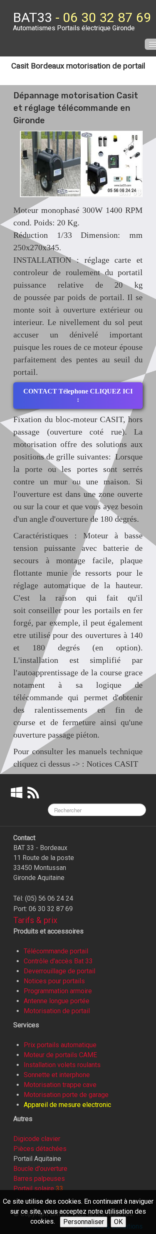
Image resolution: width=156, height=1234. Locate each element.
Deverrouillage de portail (59, 971)
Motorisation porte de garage (66, 1095)
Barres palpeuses (39, 1179)
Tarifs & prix (35, 920)
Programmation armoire (58, 991)
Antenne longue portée (56, 1001)
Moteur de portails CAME (60, 1055)
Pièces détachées (40, 1149)
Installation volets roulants (62, 1065)
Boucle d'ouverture (40, 1169)
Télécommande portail (56, 951)
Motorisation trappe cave (60, 1085)
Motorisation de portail (57, 1011)
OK (118, 1222)
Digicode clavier (36, 1139)
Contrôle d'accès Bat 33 (58, 961)
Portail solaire (33, 1188)
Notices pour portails (54, 981)
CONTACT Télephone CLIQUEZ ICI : (78, 395)
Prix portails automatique (60, 1045)
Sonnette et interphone (57, 1075)
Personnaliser (83, 1222)
